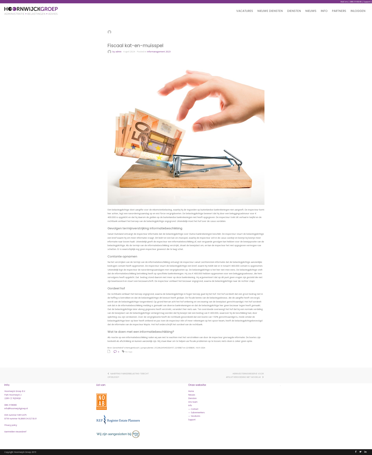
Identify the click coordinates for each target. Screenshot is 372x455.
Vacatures (244, 11)
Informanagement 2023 (159, 51)
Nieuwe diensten (270, 11)
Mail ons (344, 1)
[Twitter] (360, 451)
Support (367, 1)
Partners (339, 11)
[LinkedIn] (365, 451)
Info (324, 11)
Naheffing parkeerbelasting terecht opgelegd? (128, 375)
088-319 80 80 (356, 1)
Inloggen (357, 11)
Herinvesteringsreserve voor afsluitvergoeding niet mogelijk (245, 375)
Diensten (294, 11)
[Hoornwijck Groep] (31, 11)
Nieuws (310, 11)
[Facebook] (356, 451)
